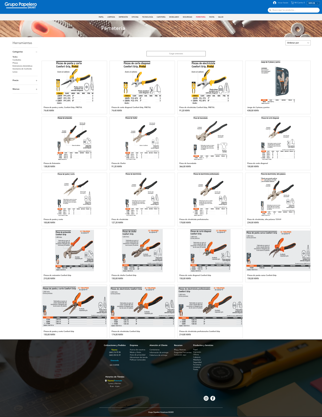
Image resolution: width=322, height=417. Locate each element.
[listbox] (313, 3)
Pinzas (15, 63)
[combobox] (298, 42)
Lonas (15, 72)
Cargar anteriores (176, 53)
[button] (298, 2)
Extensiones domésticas (22, 66)
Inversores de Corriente (22, 69)
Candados (17, 60)
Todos (15, 57)
